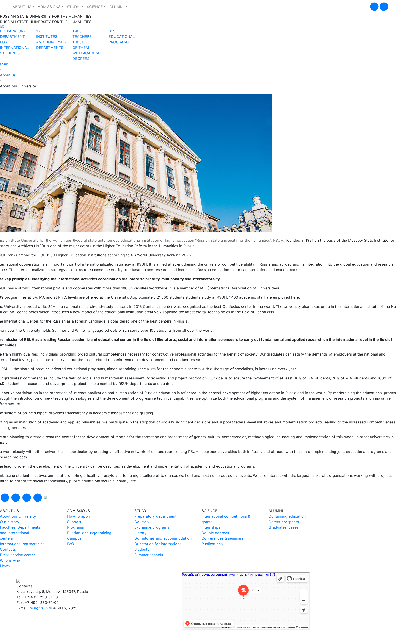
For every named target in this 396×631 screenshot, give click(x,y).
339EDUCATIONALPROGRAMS (122, 36)
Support (74, 521)
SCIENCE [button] (95, 6)
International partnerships (22, 543)
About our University (18, 516)
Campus (74, 538)
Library (140, 532)
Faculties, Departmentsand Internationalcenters (20, 533)
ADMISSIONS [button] (49, 6)
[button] (11, 26)
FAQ (70, 543)
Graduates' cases (283, 527)
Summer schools (148, 554)
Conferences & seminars (222, 538)
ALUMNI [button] (117, 6)
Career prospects (284, 521)
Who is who (10, 560)
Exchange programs (151, 527)
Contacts (8, 549)
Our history (9, 521)
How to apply (79, 516)
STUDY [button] (73, 6)
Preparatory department (155, 516)
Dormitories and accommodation (163, 538)
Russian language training (89, 532)
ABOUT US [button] (22, 6)
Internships (210, 527)
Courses (141, 521)
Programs (75, 527)
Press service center (17, 554)
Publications (212, 543)
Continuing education (287, 516)
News (5, 566)
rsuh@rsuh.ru (41, 608)
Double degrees (215, 532)
